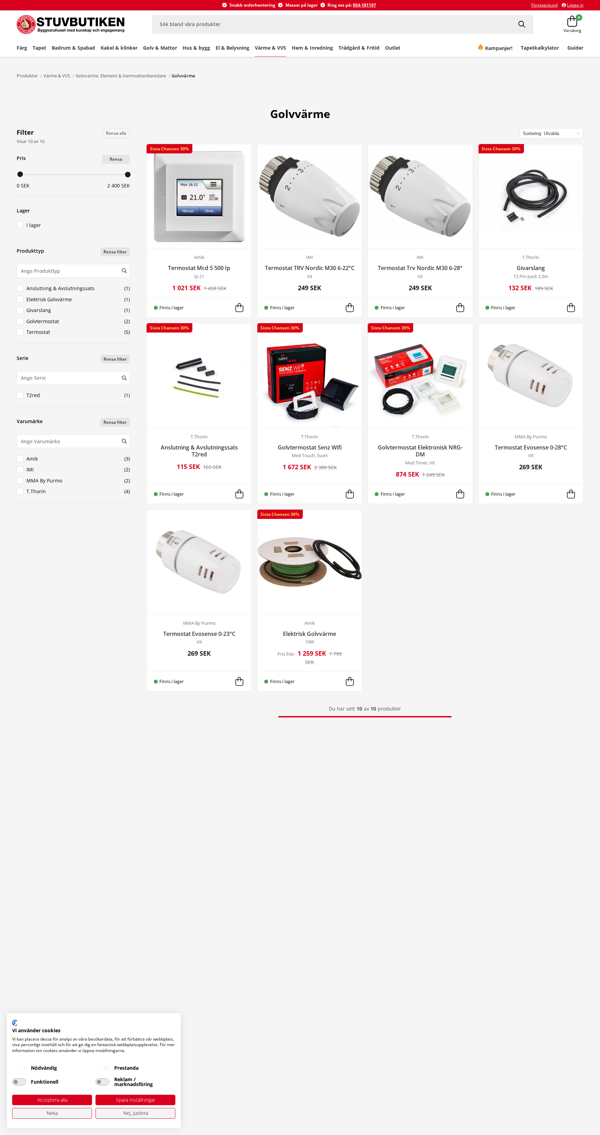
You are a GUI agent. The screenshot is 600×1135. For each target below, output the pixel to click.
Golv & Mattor (160, 47)
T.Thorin (78, 491)
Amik (78, 458)
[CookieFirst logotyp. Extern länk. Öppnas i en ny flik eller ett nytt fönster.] (14, 1023)
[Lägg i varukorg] (239, 307)
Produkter (27, 76)
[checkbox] (19, 1068)
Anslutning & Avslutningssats (78, 288)
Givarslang (78, 310)
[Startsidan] (70, 24)
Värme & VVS (270, 47)
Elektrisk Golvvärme (78, 299)
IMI (78, 469)
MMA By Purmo (78, 480)
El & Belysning (232, 47)
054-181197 (364, 5)
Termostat (78, 332)
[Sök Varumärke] (124, 441)
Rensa (116, 159)
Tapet (39, 47)
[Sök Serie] (124, 378)
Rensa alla (116, 133)
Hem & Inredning (312, 47)
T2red (78, 395)
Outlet (392, 47)
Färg (22, 47)
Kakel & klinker (119, 47)
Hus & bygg (196, 47)
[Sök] (522, 24)
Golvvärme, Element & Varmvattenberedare (121, 76)
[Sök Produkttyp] (124, 270)
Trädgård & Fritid (359, 47)
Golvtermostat (78, 321)
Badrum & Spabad (73, 47)
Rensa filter (115, 252)
